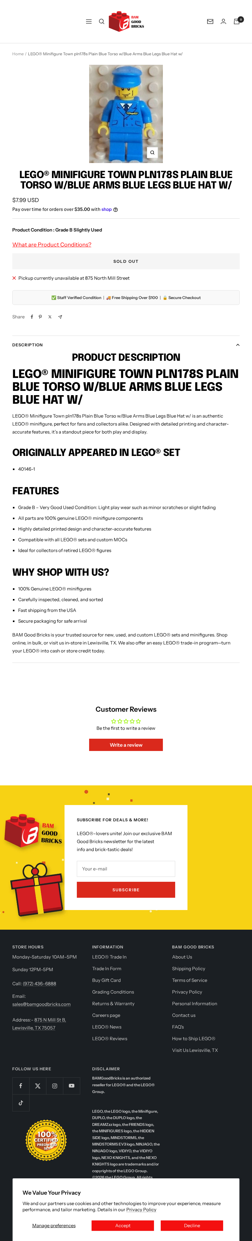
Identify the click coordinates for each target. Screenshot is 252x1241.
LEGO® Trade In (109, 957)
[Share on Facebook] (32, 317)
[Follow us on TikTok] (20, 1102)
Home (18, 53)
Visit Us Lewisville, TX (195, 1050)
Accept (123, 1225)
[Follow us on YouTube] (71, 1085)
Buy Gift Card (106, 980)
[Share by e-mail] (60, 317)
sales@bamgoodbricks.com (41, 1004)
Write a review (126, 745)
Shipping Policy (188, 968)
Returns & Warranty (113, 1003)
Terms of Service (189, 980)
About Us (182, 957)
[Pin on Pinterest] (40, 317)
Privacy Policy (141, 1209)
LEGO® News (106, 1027)
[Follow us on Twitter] (37, 1085)
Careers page (106, 1015)
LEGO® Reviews (109, 1038)
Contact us (183, 1015)
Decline (192, 1225)
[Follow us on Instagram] (54, 1085)
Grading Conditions (113, 992)
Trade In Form (106, 968)
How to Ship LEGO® (193, 1038)
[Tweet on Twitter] (50, 317)
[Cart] (237, 21)
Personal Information (194, 1003)
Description (27, 344)
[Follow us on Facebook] (20, 1085)
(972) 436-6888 (39, 983)
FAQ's (178, 1027)
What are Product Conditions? (51, 244)
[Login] (223, 21)
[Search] (101, 21)
